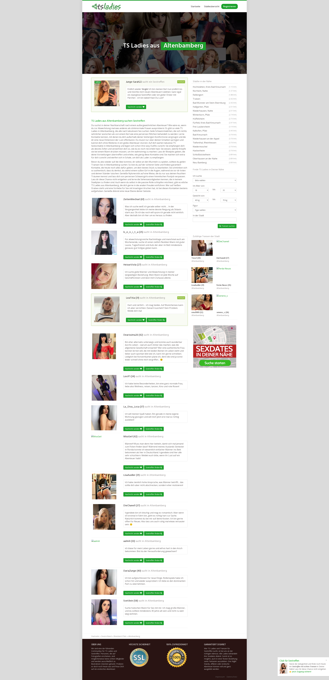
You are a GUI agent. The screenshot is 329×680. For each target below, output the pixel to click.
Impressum (220, 677)
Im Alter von (198, 185)
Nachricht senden (135, 107)
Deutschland (106, 636)
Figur (195, 205)
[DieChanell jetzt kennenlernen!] (104, 517)
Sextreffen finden (153, 224)
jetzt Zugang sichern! (301, 671)
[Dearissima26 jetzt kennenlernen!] (104, 346)
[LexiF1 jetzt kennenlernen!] (104, 388)
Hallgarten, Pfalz (214, 106)
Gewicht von (198, 195)
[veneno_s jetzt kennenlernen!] (227, 302)
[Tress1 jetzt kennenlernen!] (202, 248)
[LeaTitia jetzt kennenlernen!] (107, 309)
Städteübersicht (211, 6)
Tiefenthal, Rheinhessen (214, 142)
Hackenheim (214, 150)
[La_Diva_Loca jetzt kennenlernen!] (104, 417)
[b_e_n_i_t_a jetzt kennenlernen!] (104, 243)
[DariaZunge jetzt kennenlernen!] (104, 582)
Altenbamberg (162, 199)
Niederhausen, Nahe (214, 110)
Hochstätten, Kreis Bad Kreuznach (214, 86)
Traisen (214, 98)
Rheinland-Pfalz (119, 636)
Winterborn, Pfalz (214, 114)
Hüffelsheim (214, 118)
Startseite (195, 6)
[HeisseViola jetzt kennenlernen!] (104, 276)
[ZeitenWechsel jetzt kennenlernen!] (104, 211)
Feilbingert (214, 94)
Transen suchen (228, 226)
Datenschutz (232, 677)
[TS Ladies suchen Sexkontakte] (106, 6)
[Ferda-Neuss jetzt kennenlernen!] (227, 275)
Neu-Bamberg (214, 162)
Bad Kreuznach (214, 134)
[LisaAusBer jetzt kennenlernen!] (104, 486)
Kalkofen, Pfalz (214, 130)
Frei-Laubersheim (214, 126)
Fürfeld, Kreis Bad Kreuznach (214, 122)
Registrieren (229, 6)
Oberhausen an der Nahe (214, 158)
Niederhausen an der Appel (214, 138)
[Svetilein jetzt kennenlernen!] (104, 612)
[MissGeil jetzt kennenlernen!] (104, 448)
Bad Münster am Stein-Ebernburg (214, 102)
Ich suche (197, 175)
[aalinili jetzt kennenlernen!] (104, 552)
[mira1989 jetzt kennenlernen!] (202, 302)
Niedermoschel (214, 146)
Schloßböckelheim (214, 154)
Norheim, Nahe (214, 90)
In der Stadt (198, 215)
